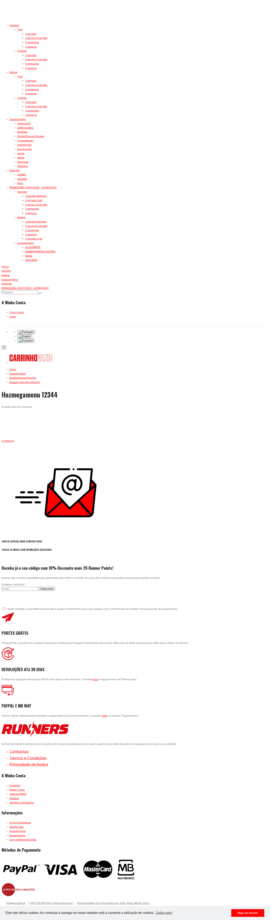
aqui (95, 679)
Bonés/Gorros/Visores (22, 378)
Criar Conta (16, 312)
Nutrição (14, 170)
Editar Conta (17, 790)
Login (12, 316)
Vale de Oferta (17, 794)
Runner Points (17, 831)
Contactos (18, 751)
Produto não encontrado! (24, 382)
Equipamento (17, 119)
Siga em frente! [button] (248, 912)
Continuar (8, 441)
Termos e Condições (27, 758)
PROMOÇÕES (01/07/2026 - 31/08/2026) (33, 187)
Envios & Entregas (20, 822)
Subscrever (46, 588)
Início (12, 369)
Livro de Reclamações (22, 839)
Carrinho (14, 785)
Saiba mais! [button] (164, 912)
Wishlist (14, 798)
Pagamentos (17, 835)
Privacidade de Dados (28, 764)
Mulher (13, 72)
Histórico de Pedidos (21, 802)
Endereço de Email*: (14, 584)
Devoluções (16, 827)
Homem (14, 25)
